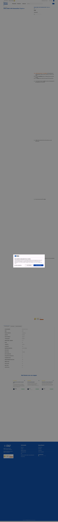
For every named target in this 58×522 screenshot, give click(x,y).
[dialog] (29, 261)
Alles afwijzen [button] (29, 265)
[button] (18, 265)
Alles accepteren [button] (38, 265)
